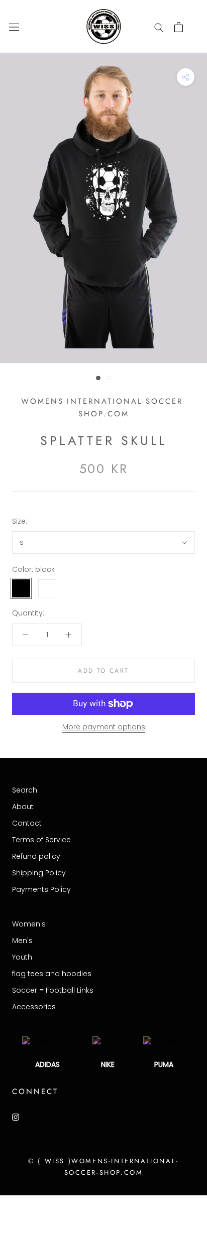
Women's (29, 924)
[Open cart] (178, 27)
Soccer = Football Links (52, 990)
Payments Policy (41, 889)
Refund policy (36, 856)
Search (24, 790)
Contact (27, 823)
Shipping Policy (39, 873)
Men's (22, 941)
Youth (22, 957)
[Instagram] (15, 1117)
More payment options (103, 727)
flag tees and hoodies (51, 974)
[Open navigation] (14, 27)
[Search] (158, 27)
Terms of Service (41, 840)
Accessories (34, 1007)
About (23, 807)
